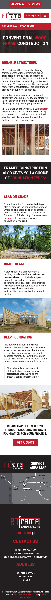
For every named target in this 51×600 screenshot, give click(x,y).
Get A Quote (25, 442)
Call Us (35, 3)
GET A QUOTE (32, 15)
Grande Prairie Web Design (26, 595)
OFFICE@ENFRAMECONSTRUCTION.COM (27, 556)
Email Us (19, 3)
